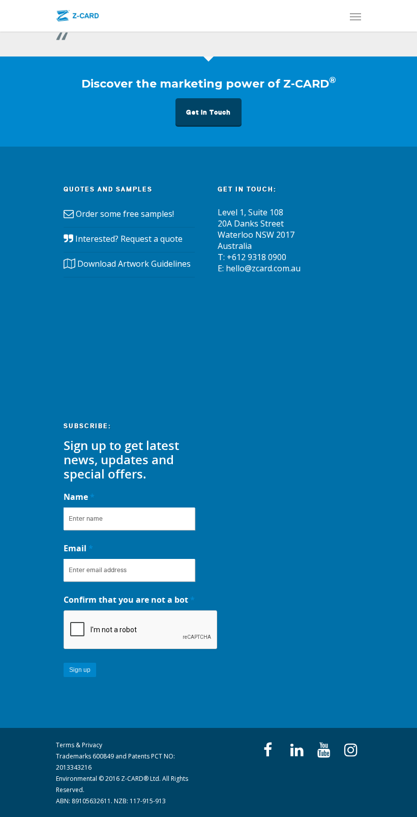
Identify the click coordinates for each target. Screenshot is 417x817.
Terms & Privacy (79, 745)
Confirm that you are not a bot (129, 599)
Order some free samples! (125, 213)
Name (79, 496)
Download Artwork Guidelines (134, 263)
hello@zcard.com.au (263, 268)
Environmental (76, 778)
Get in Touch (208, 112)
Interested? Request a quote (129, 238)
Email (78, 548)
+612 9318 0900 (256, 257)
